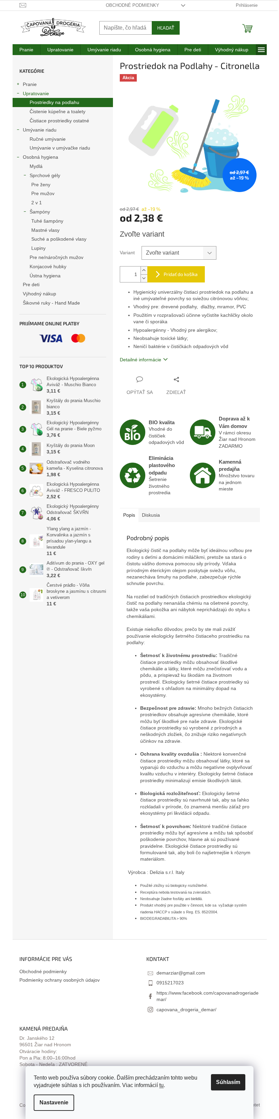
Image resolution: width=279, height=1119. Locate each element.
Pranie (30, 84)
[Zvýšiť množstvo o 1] (144, 270)
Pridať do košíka (181, 274)
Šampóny (40, 211)
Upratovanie (36, 93)
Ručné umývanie (48, 139)
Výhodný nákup (39, 293)
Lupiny (38, 248)
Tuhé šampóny (47, 221)
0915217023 (170, 982)
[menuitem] (26, 49)
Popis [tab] (129, 515)
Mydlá (36, 166)
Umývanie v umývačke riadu (60, 148)
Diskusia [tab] (151, 515)
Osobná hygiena (40, 157)
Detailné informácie (140, 359)
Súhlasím (228, 1082)
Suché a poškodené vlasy (58, 239)
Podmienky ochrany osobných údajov (59, 980)
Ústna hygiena (45, 275)
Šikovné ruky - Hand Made (51, 303)
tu (161, 1085)
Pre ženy (40, 184)
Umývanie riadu (39, 130)
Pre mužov (42, 193)
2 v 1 (36, 202)
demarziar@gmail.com (181, 973)
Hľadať (165, 28)
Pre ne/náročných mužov (56, 257)
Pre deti (31, 284)
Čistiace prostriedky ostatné (59, 120)
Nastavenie (53, 1102)
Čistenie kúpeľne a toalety (57, 111)
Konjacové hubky (48, 266)
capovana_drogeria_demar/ (186, 1009)
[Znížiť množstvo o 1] (144, 278)
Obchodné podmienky (132, 5)
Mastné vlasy (45, 230)
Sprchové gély (45, 175)
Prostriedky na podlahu (54, 102)
